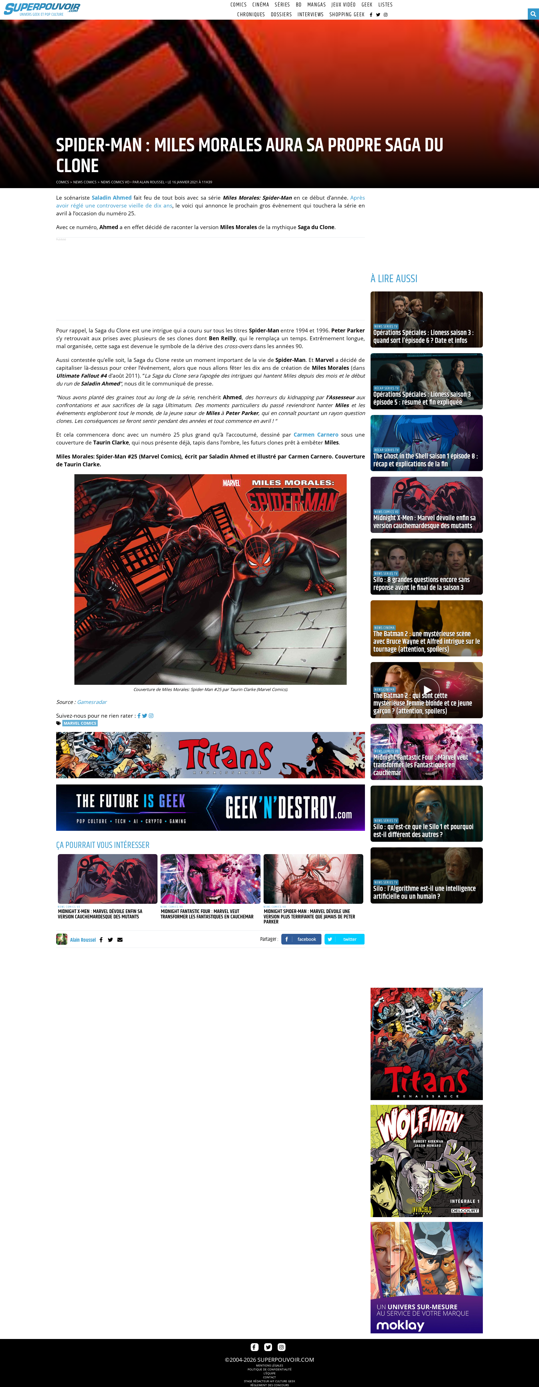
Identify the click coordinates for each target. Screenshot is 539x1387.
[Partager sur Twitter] (345, 939)
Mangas (316, 5)
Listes (385, 5)
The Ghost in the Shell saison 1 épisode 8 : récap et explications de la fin (425, 460)
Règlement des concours (269, 1385)
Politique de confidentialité (270, 1369)
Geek (367, 5)
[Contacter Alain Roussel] (120, 940)
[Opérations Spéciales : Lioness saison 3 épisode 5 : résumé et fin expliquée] (427, 381)
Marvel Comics (80, 723)
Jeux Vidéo (344, 5)
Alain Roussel (152, 182)
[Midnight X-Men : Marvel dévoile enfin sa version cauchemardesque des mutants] (108, 879)
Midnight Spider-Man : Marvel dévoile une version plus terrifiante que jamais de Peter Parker (309, 917)
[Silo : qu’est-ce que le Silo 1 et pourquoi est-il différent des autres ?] (427, 814)
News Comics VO (115, 182)
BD (299, 5)
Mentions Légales (269, 1365)
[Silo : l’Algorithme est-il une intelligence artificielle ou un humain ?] (427, 875)
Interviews (311, 14)
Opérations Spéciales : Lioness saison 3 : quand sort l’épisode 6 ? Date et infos (423, 337)
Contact (269, 1377)
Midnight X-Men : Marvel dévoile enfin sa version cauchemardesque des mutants (100, 914)
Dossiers (281, 14)
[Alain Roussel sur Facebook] (101, 940)
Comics (238, 5)
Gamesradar (92, 701)
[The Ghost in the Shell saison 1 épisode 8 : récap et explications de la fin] (427, 443)
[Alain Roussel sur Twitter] (110, 940)
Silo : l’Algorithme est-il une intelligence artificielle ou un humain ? (424, 893)
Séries (282, 5)
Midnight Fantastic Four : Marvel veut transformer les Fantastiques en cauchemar (207, 914)
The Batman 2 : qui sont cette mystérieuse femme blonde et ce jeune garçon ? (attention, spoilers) (422, 704)
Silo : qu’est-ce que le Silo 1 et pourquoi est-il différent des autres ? (423, 831)
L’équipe (270, 1373)
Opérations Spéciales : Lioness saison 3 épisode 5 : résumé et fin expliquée (422, 398)
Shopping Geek (347, 14)
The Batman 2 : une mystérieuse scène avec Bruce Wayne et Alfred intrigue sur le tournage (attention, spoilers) (426, 642)
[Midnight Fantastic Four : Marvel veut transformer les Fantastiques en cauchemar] (211, 879)
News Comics (85, 182)
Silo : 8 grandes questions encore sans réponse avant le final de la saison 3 (421, 584)
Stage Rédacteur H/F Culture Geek (269, 1381)
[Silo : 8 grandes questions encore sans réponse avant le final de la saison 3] (427, 567)
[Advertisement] (210, 279)
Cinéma (260, 5)
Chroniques (251, 14)
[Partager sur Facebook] (301, 939)
